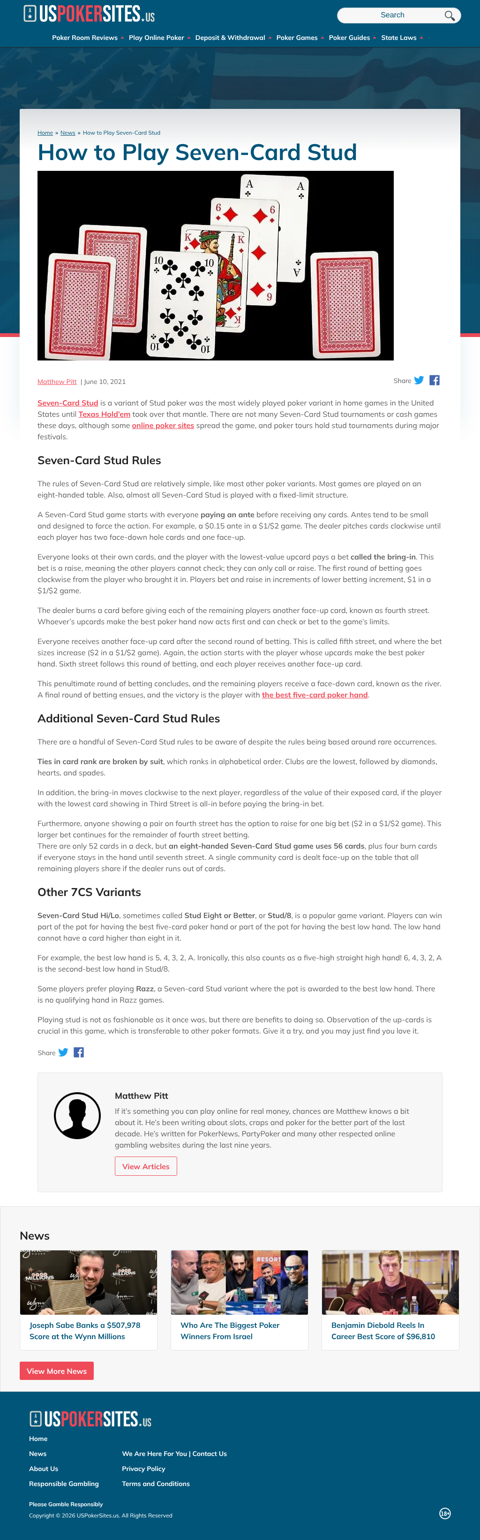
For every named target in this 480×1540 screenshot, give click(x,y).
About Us (43, 1468)
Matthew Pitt (57, 381)
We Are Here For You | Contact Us (174, 1453)
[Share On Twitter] (419, 381)
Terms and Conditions (156, 1483)
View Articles (146, 1166)
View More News (57, 1371)
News (67, 132)
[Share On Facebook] (434, 381)
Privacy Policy (143, 1468)
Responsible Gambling (64, 1483)
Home (45, 132)
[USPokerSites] (89, 25)
